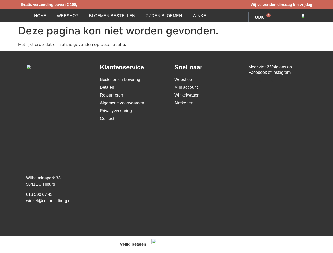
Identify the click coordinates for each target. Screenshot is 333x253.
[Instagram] (266, 86)
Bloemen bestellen (112, 16)
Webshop (68, 16)
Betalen (107, 87)
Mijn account (186, 87)
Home (40, 16)
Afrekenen (183, 103)
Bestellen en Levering (120, 79)
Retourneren (111, 95)
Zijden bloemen (164, 16)
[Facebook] (254, 86)
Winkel (201, 16)
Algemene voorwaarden (122, 103)
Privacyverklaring (116, 111)
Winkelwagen (187, 95)
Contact (107, 118)
